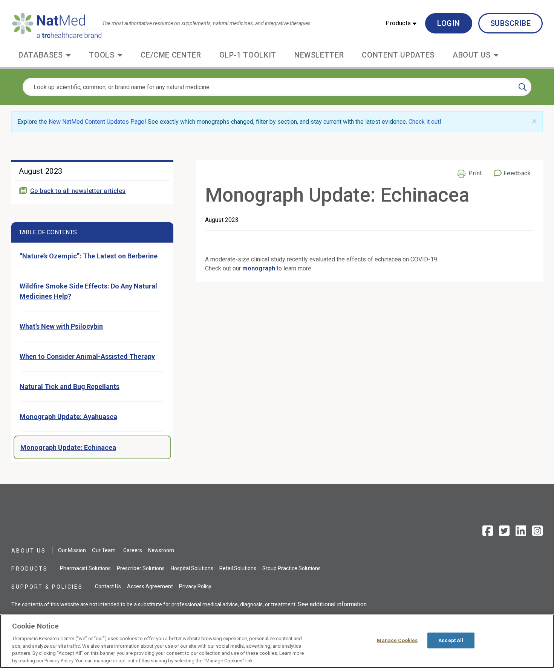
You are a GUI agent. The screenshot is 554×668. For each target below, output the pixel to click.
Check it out (424, 121)
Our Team (104, 550)
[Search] (522, 87)
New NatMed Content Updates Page (96, 121)
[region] (277, 641)
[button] (401, 23)
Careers (132, 550)
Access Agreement (150, 586)
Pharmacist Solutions (85, 568)
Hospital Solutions (192, 568)
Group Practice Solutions (291, 568)
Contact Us (108, 586)
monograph (258, 268)
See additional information (332, 604)
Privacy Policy (195, 586)
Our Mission (72, 550)
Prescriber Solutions (141, 568)
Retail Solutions (237, 568)
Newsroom (161, 550)
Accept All (450, 640)
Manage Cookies (397, 640)
